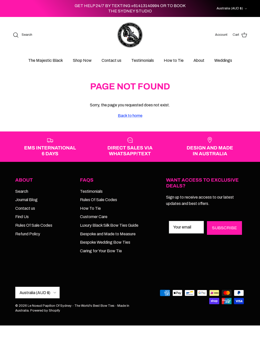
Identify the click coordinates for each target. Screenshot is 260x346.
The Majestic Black (45, 60)
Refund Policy (27, 234)
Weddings (223, 60)
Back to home (130, 115)
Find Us (22, 217)
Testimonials (142, 60)
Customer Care (93, 217)
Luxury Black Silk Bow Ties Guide (109, 225)
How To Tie (90, 208)
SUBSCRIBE (224, 228)
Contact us (111, 60)
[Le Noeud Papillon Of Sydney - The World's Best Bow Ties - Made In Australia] (130, 35)
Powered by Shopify (45, 310)
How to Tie (174, 60)
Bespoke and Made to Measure (108, 234)
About (198, 60)
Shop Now (82, 60)
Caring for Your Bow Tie (101, 251)
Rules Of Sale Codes (33, 225)
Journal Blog (26, 200)
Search (21, 191)
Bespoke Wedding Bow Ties (105, 242)
